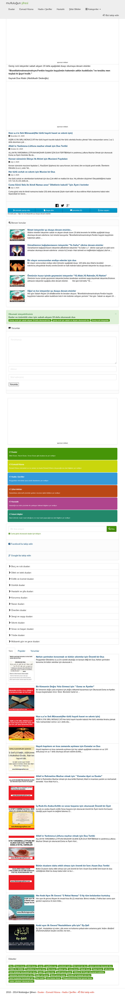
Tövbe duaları (18, 635)
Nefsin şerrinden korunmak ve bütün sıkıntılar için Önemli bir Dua (70, 657)
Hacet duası (20, 966)
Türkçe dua (49, 972)
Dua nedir (40, 978)
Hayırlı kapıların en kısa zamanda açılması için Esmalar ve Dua (68, 746)
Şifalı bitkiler (16, 489)
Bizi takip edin (112, 15)
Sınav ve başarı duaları (22, 629)
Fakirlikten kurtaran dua (35, 969)
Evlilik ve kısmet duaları (22, 579)
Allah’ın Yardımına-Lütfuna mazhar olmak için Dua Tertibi (38, 146)
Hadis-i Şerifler (45, 9)
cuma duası (73, 969)
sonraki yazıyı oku (22, 210)
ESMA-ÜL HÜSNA (16, 969)
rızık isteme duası (53, 978)
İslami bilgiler (17, 514)
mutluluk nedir (65, 966)
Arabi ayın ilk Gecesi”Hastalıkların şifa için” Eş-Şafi (62, 925)
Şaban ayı (62, 969)
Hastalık (60, 9)
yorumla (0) (77, 210)
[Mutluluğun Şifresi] (17, 3)
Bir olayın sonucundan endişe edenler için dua (51, 260)
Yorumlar (34, 651)
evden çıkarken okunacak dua (21, 981)
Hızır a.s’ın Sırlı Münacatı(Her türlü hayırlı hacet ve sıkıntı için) (41, 133)
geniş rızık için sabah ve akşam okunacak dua (71, 320)
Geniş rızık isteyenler (100, 320)
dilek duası (31, 966)
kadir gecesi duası (64, 972)
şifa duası (109, 969)
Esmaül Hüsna (26, 9)
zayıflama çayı (51, 966)
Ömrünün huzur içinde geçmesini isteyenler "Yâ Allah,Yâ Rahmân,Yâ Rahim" (67, 275)
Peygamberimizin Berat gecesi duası (77, 978)
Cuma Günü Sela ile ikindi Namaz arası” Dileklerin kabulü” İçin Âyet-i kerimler (49, 185)
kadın (40, 972)
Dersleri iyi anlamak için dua (79, 975)
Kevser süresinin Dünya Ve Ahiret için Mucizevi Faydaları (38, 159)
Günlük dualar (18, 585)
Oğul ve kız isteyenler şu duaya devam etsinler (51, 291)
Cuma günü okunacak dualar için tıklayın (26, 534)
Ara (112, 529)
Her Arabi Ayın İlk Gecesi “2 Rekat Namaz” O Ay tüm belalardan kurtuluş (73, 895)
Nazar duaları (17, 604)
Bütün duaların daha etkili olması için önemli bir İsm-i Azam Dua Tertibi (72, 865)
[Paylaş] (57, 205)
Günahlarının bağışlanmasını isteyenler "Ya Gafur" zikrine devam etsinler (65, 245)
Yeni (11, 651)
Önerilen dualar (18, 610)
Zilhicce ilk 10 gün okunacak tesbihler (89, 972)
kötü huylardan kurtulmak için (21, 978)
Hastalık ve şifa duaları (22, 591)
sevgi (40, 966)
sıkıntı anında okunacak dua (100, 966)
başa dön (50, 210)
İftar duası (52, 969)
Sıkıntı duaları (18, 622)
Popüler (21, 651)
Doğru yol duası (41, 975)
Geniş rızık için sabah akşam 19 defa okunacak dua (29, 320)
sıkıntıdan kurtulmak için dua (21, 975)
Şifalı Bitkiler (75, 9)
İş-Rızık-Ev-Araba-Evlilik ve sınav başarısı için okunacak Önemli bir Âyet (73, 806)
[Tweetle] (62, 205)
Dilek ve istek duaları (21, 572)
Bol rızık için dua (80, 966)
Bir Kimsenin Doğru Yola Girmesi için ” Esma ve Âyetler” (65, 686)
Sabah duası (85, 969)
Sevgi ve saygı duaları (22, 616)
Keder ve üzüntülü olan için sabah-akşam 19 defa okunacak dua (42, 317)
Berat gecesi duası (58, 975)
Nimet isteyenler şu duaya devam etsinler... (49, 230)
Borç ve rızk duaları (20, 566)
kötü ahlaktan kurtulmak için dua (22, 972)
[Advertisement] (62, 39)
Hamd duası (97, 969)
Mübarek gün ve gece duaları (25, 641)
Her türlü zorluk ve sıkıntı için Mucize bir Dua (32, 172)
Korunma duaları (19, 597)
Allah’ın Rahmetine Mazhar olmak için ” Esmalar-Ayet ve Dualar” (69, 776)
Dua (11, 966)
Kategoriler (93, 9)
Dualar (11, 9)
